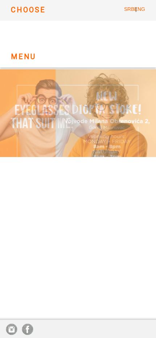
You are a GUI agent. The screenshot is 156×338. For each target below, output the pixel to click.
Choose (28, 9)
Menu (23, 56)
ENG (139, 9)
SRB (129, 9)
